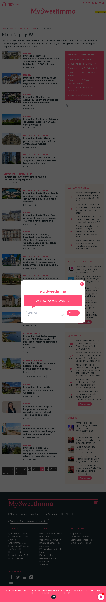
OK (53, 597)
